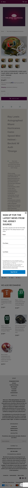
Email (4, 234)
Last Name (5, 251)
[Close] (26, 213)
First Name (5, 243)
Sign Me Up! (14, 272)
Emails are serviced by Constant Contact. (10, 267)
